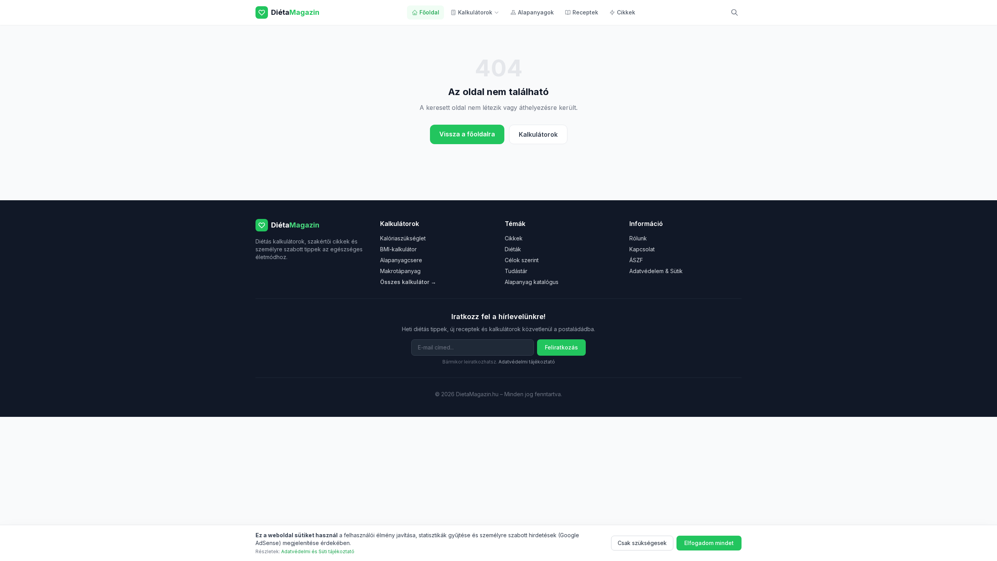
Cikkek (626, 12)
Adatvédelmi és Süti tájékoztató (317, 551)
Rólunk (638, 238)
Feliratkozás (561, 347)
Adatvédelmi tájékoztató (526, 362)
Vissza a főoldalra (467, 134)
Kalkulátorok (475, 12)
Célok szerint (522, 260)
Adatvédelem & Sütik (656, 271)
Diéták (513, 249)
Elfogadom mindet (709, 543)
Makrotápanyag (400, 271)
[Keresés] (734, 12)
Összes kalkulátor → (408, 282)
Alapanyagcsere (401, 260)
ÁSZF (636, 260)
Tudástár (516, 271)
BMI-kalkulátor (398, 249)
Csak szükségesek (642, 543)
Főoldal (429, 12)
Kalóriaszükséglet (403, 238)
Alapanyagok (536, 12)
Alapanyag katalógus (531, 282)
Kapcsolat (642, 249)
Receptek (585, 12)
